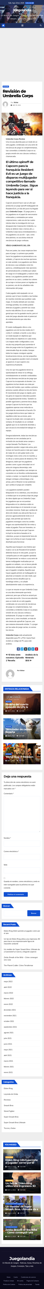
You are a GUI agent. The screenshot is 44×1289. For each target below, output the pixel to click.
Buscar (6, 906)
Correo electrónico (11, 851)
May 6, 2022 (11, 1166)
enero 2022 (8, 1004)
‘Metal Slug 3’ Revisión (19, 756)
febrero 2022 (9, 998)
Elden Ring (8, 1088)
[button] (41, 25)
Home (8, 1277)
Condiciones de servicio (28, 1277)
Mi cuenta (20, 1281)
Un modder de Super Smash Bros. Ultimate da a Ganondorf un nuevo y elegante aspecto (21, 1210)
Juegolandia (22, 10)
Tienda (37, 1284)
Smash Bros (8, 1105)
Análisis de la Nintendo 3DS (31, 658)
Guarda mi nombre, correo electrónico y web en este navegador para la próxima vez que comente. (22, 885)
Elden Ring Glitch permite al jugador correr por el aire (21, 1162)
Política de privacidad (25, 1284)
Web (5, 865)
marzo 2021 (8, 1061)
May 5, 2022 (11, 1213)
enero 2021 (8, 1072)
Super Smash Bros (11, 1117)
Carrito (16, 1277)
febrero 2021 (9, 1067)
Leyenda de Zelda (11, 1094)
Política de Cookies (9, 1284)
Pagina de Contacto (33, 1281)
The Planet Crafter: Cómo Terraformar (18, 965)
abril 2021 (8, 1055)
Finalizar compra (9, 1281)
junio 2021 (8, 1044)
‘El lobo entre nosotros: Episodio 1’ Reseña (15, 658)
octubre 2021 (9, 1021)
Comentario (9, 794)
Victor (16, 102)
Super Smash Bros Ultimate (14, 1122)
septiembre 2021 (10, 1027)
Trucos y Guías (9, 1128)
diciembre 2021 (10, 1010)
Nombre (7, 838)
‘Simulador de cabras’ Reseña (18, 731)
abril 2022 (8, 987)
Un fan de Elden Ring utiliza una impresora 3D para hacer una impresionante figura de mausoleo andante (22, 941)
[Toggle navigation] (22, 25)
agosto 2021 (8, 1033)
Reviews (5, 86)
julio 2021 (8, 1038)
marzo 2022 (8, 993)
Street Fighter (9, 1111)
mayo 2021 (8, 1050)
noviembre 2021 (10, 1016)
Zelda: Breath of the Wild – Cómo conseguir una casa (21, 1232)
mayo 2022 (8, 981)
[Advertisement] (22, 51)
